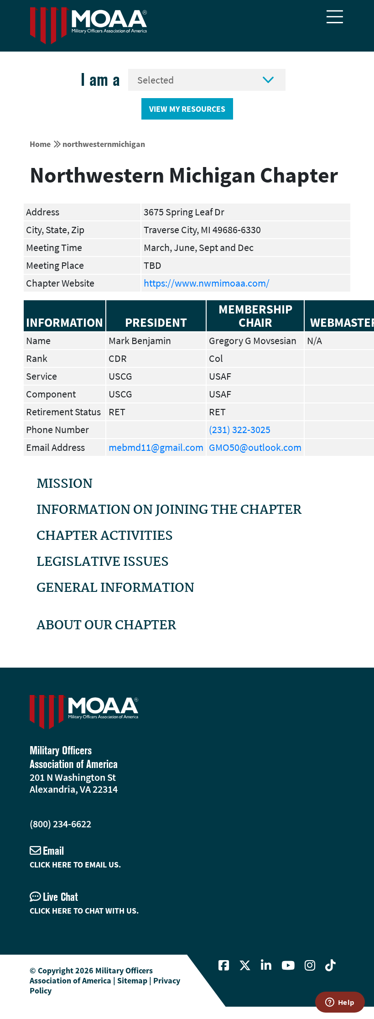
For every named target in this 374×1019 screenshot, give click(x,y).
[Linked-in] (266, 965)
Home (40, 144)
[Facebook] (223, 965)
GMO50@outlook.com (255, 447)
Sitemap (132, 980)
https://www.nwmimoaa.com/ (207, 283)
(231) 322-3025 (239, 429)
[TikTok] (330, 965)
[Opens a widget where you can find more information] (340, 1003)
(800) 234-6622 (60, 823)
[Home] (88, 25)
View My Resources (187, 109)
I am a (100, 79)
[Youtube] (288, 965)
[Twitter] (245, 965)
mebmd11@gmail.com (156, 447)
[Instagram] (309, 965)
